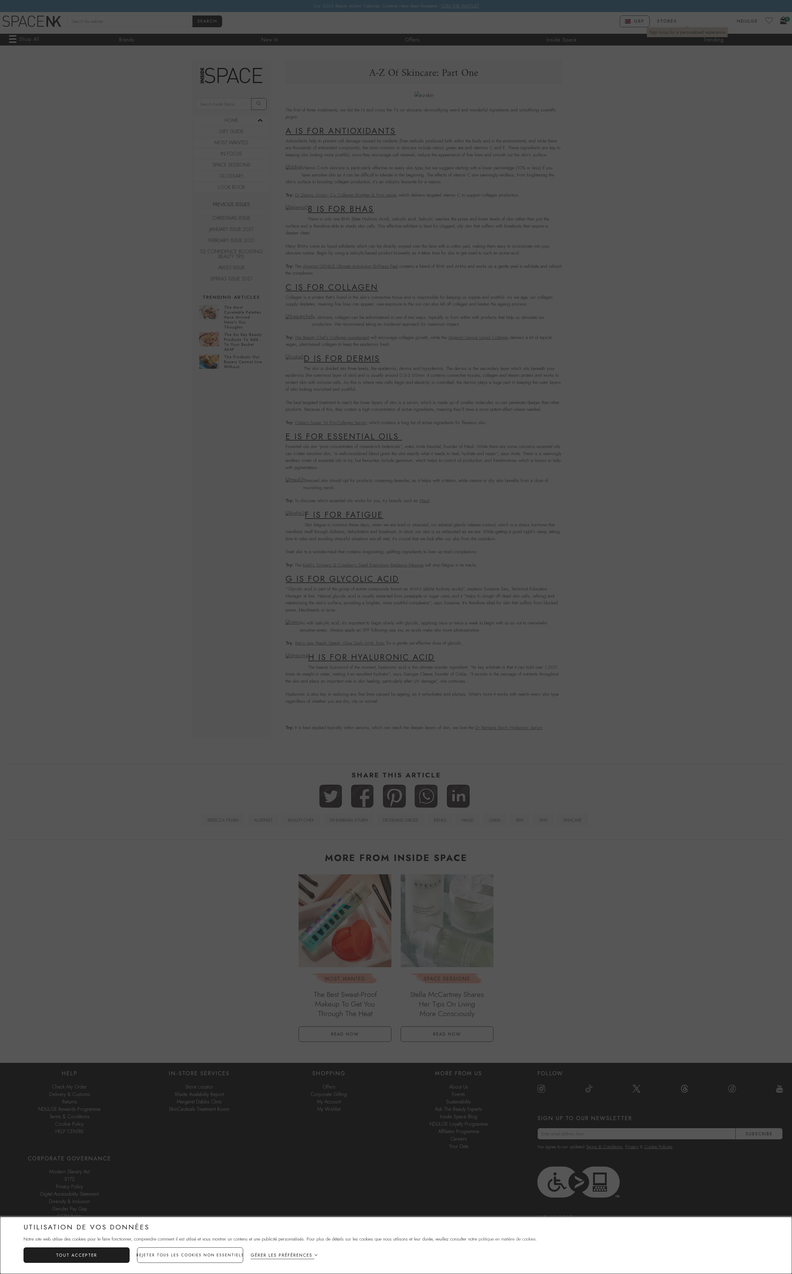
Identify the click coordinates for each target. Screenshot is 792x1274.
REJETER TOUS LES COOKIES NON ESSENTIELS (190, 1255)
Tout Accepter (76, 1255)
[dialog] (396, 1245)
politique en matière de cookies (507, 1239)
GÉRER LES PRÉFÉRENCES (281, 1255)
